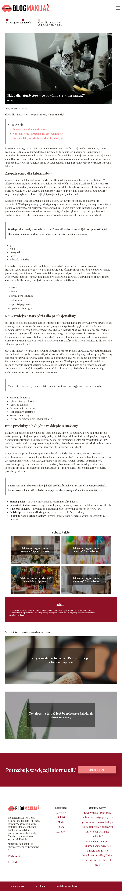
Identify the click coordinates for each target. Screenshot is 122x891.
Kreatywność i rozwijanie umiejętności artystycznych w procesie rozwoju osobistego (98, 817)
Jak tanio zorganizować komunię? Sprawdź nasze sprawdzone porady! (35, 550)
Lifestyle (26, 22)
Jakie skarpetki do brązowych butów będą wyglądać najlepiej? (98, 831)
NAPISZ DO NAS (96, 770)
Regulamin (40, 886)
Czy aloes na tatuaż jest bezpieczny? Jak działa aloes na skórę (61, 715)
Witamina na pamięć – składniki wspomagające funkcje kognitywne (98, 846)
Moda (61, 822)
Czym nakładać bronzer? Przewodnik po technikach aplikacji (61, 660)
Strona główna (14, 22)
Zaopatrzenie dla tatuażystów (29, 129)
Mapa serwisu (17, 886)
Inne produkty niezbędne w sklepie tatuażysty (38, 138)
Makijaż (61, 817)
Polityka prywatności (67, 886)
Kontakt (13, 862)
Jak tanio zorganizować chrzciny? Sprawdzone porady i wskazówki (86, 580)
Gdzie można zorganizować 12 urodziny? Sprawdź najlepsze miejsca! (35, 580)
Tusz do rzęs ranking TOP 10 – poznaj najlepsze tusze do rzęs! (97, 860)
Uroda (60, 826)
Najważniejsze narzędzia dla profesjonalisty (38, 133)
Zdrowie (60, 831)
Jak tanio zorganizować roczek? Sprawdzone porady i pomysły (86, 550)
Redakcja (14, 856)
